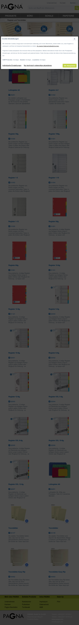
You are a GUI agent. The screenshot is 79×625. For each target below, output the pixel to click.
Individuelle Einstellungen (11, 65)
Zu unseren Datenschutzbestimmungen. (48, 46)
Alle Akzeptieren (69, 66)
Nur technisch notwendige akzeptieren (38, 65)
